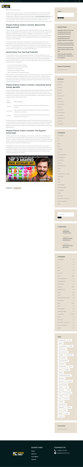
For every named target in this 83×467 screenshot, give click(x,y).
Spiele (59, 182)
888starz (60, 343)
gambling (60, 163)
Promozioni (61, 401)
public (59, 179)
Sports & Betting (61, 184)
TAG (60, 410)
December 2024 (61, 104)
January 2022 (60, 123)
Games (59, 168)
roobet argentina (62, 404)
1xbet (70, 340)
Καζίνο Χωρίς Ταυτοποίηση (64, 198)
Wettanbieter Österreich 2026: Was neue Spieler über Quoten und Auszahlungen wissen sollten (65, 32)
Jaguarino (61, 372)
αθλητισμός (60, 195)
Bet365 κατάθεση (62, 349)
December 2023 (61, 112)
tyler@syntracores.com (7, 1)
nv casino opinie (67, 392)
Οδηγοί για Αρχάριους (62, 201)
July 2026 (60, 84)
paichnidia (66, 398)
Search (59, 11)
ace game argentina (63, 346)
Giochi (59, 171)
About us (28, 6)
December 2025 (61, 95)
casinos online (62, 363)
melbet (68, 389)
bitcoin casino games (63, 351)
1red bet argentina (62, 340)
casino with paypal (62, 366)
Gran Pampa (66, 369)
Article (59, 143)
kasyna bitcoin (61, 378)
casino (59, 152)
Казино (59, 204)
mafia (67, 387)
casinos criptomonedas (63, 360)
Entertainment (61, 160)
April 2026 (60, 93)
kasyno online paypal (63, 384)
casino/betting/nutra (62, 154)
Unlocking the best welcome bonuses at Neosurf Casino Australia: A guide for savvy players (65, 38)
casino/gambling (61, 157)
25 (58, 138)
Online (60, 398)
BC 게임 (71, 346)
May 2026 (60, 90)
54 (58, 141)
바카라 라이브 (61, 416)
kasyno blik (69, 381)
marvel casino (61, 389)
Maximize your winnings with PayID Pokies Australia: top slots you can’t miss (66, 49)
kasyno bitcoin (61, 381)
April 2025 (60, 98)
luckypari (61, 387)
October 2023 (61, 115)
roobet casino (61, 407)
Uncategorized (17, 188)
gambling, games (61, 165)
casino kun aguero (62, 357)
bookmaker (60, 149)
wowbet (66, 413)
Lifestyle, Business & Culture (64, 174)
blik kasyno (61, 354)
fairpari (70, 366)
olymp (67, 395)
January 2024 (60, 109)
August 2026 (60, 81)
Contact (66, 1)
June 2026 (60, 87)
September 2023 (61, 118)
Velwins (59, 193)
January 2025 (60, 101)
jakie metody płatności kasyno (64, 375)
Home (21, 6)
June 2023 (60, 121)
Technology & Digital (62, 187)
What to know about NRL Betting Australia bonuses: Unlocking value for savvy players (65, 55)
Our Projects (36, 6)
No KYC (60, 392)
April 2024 (60, 107)
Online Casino (60, 176)
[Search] (59, 217)
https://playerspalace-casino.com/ (43, 16)
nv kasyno (61, 395)
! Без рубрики (60, 135)
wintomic (60, 413)
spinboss (69, 407)
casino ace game (69, 354)
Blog (58, 146)
